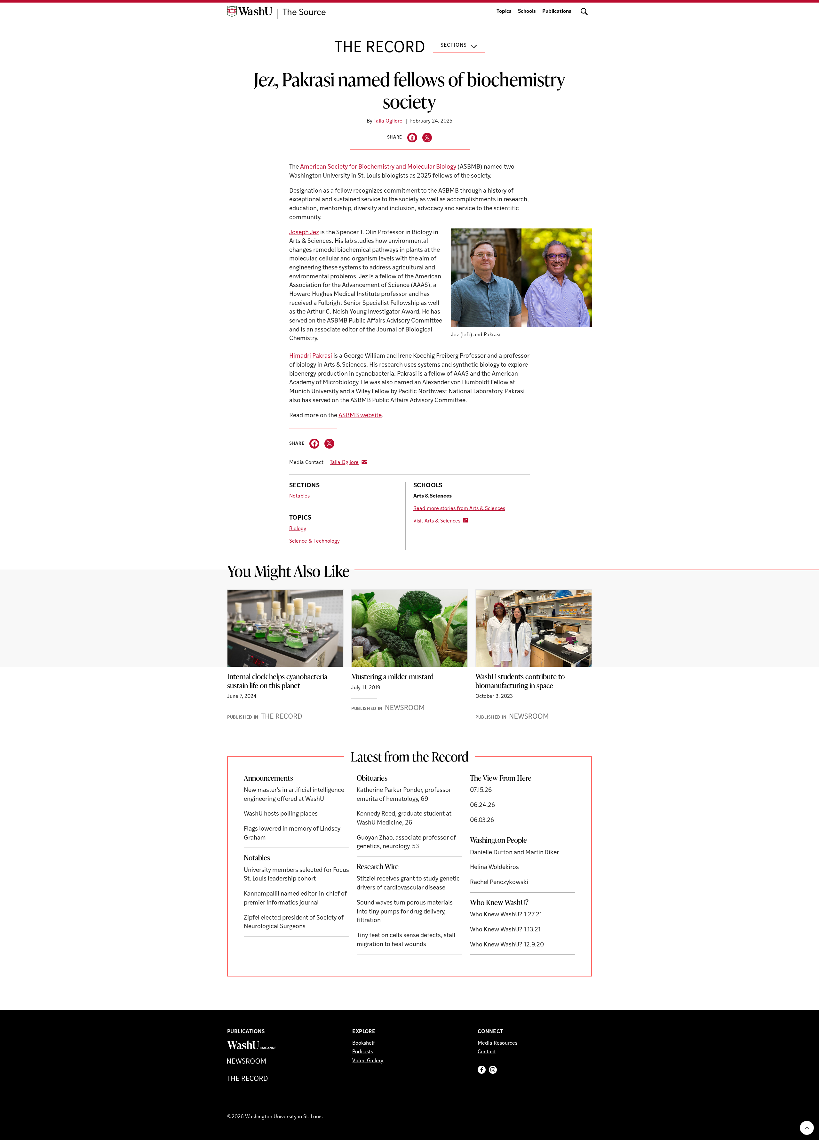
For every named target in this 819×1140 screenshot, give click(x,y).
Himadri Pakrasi (310, 356)
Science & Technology (314, 541)
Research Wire (378, 866)
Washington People (498, 840)
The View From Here (500, 778)
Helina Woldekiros (494, 868)
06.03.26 (482, 820)
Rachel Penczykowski (499, 883)
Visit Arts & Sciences (436, 521)
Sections (454, 45)
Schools (527, 11)
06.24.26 (482, 805)
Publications (556, 11)
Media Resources (497, 1043)
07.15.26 (481, 790)
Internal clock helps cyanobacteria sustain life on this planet (277, 680)
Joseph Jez (304, 233)
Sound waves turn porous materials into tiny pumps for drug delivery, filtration (405, 912)
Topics (504, 11)
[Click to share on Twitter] (427, 138)
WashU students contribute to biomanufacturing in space (520, 680)
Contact (487, 1052)
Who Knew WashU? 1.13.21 (505, 930)
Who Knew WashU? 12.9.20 (507, 945)
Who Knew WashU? (499, 902)
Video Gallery (367, 1061)
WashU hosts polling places (281, 814)
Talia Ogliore (388, 121)
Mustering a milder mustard (392, 676)
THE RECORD (379, 48)
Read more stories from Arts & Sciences (459, 508)
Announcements (268, 778)
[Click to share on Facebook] (412, 138)
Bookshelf (363, 1043)
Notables (299, 496)
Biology (297, 528)
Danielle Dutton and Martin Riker (514, 853)
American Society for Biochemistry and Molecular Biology (378, 167)
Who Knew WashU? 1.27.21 (506, 915)
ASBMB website (360, 416)
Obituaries (372, 778)
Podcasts (362, 1052)
